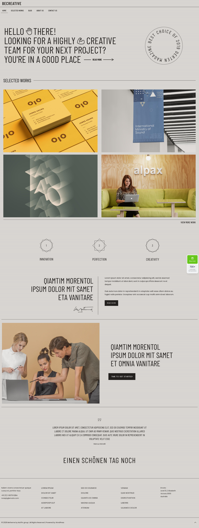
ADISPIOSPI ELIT (48, 503)
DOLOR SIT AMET (48, 493)
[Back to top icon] (195, 522)
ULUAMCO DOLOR (129, 507)
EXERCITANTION (128, 498)
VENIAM (124, 488)
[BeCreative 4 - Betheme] (11, 3)
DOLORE (84, 493)
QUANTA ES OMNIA (89, 498)
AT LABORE (46, 507)
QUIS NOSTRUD (127, 493)
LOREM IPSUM (47, 488)
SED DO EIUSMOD (89, 488)
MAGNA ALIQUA (88, 503)
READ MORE (97, 59)
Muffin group (23, 522)
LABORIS (124, 503)
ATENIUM (85, 507)
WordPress (60, 522)
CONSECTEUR (47, 498)
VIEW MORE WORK (188, 222)
